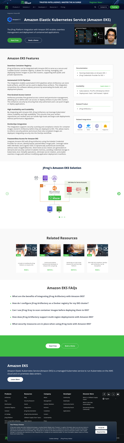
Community (66, 397)
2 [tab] (62, 217)
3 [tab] (64, 217)
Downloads (66, 401)
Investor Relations (49, 404)
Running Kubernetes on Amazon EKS (92, 73)
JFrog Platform (9, 417)
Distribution (8, 404)
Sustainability (47, 417)
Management (47, 401)
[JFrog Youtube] (118, 394)
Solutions (26, 7)
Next (118, 193)
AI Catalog (7, 414)
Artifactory (8, 397)
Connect (7, 411)
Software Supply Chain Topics (32, 417)
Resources (53, 7)
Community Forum (68, 407)
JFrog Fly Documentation (31, 414)
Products (16, 7)
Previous (6, 193)
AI (33, 7)
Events (26, 404)
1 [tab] (59, 217)
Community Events (68, 404)
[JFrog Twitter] (113, 394)
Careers (46, 414)
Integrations (10, 13)
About (45, 397)
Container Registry (10, 407)
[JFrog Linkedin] (108, 394)
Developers (42, 7)
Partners (46, 407)
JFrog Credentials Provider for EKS (91, 75)
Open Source (28, 421)
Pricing (63, 7)
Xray (6, 401)
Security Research (29, 401)
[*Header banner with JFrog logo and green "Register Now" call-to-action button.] (62, 2)
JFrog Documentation (30, 411)
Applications (66, 411)
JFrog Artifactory (85, 109)
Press (45, 421)
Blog (25, 397)
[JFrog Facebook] (104, 394)
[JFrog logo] (7, 7)
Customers (47, 411)
